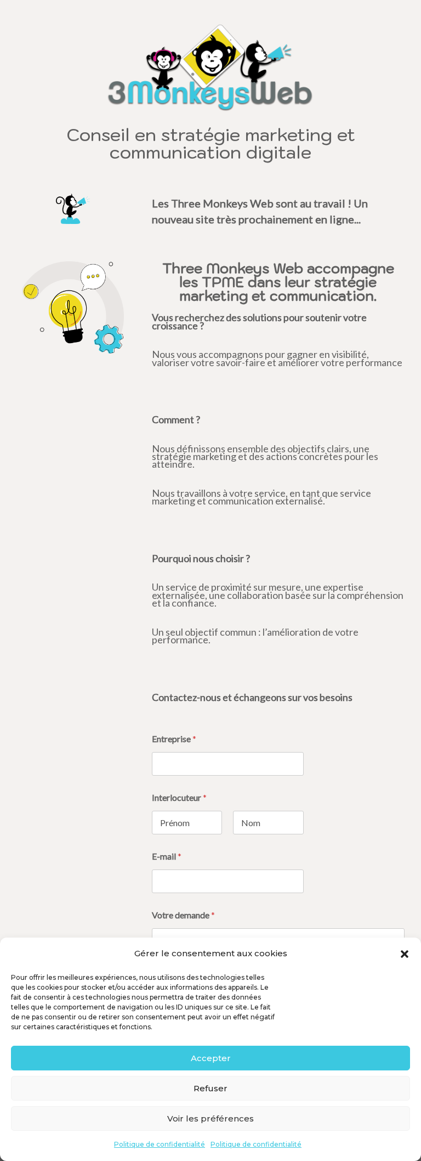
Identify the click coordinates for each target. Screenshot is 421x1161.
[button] (404, 954)
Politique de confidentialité (159, 1144)
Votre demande (183, 915)
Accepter (211, 1058)
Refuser (210, 1088)
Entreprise (174, 738)
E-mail (166, 856)
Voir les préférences (210, 1118)
